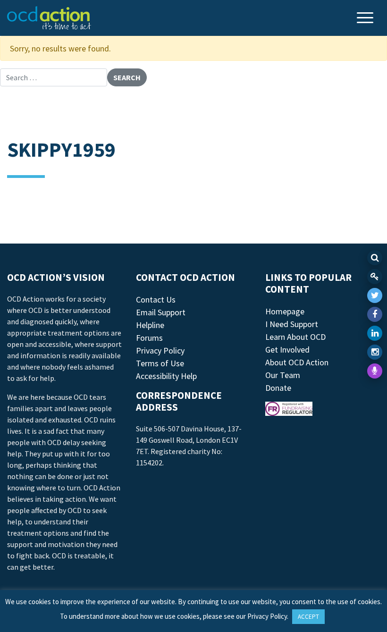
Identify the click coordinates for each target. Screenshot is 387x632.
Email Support (160, 312)
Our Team (282, 375)
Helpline (150, 325)
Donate (278, 387)
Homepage (284, 311)
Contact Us (156, 299)
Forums (149, 337)
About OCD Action (296, 362)
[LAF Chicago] (49, 18)
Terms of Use (160, 363)
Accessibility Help (166, 376)
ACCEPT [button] (308, 617)
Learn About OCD (295, 336)
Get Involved (287, 349)
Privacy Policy (160, 350)
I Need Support (291, 324)
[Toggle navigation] (366, 19)
